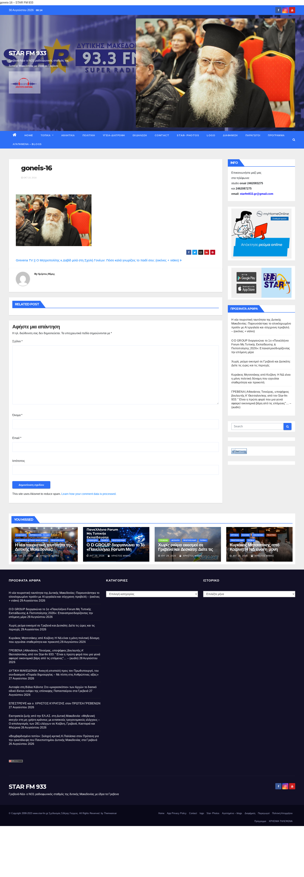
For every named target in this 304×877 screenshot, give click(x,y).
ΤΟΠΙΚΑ (46, 135)
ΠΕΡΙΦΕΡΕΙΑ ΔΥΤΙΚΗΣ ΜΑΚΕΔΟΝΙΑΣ (31, 540)
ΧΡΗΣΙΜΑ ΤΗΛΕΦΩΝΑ (281, 821)
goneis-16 (36, 168)
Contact (162, 135)
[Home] (15, 135)
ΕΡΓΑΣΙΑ (234, 535)
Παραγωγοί (252, 135)
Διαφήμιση (230, 135)
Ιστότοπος (18, 460)
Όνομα (17, 415)
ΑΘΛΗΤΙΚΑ (68, 135)
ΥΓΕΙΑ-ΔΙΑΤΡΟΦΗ (114, 135)
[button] (294, 139)
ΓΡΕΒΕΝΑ (163, 540)
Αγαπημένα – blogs (27, 144)
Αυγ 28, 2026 (240, 556)
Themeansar (110, 813)
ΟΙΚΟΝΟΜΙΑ (258, 535)
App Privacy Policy (176, 813)
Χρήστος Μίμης (46, 273)
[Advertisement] (105, 850)
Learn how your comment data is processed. (88, 493)
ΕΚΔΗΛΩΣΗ (140, 135)
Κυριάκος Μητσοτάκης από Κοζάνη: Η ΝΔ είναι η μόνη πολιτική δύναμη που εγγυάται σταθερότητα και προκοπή (261, 378)
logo (211, 135)
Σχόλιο (17, 341)
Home (28, 135)
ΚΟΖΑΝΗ (245, 535)
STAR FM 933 (27, 53)
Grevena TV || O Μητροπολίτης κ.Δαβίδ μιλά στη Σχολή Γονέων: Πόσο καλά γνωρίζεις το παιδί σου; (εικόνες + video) (98, 260)
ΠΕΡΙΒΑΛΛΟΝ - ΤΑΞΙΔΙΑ (40, 535)
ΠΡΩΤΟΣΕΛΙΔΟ (57, 540)
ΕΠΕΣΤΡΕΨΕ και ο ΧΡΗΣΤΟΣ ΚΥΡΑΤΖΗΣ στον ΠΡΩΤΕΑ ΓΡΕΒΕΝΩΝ (54, 703)
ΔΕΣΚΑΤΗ (175, 540)
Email (16, 437)
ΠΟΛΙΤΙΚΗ (89, 135)
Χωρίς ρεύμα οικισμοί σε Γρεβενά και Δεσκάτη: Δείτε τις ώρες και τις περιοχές (185, 549)
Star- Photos (188, 135)
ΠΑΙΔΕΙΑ (104, 540)
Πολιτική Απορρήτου (282, 813)
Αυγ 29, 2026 (25, 556)
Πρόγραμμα (276, 135)
